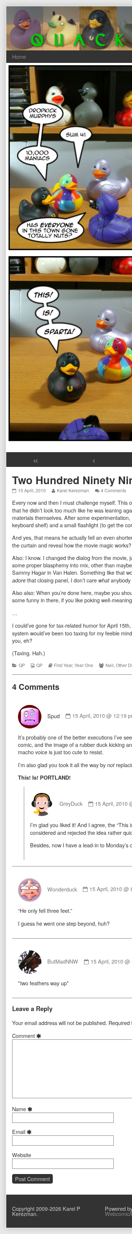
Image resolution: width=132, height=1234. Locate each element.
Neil (110, 665)
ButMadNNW (62, 961)
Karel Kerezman (72, 490)
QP (22, 665)
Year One (83, 665)
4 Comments (113, 490)
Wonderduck (62, 889)
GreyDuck (70, 803)
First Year (63, 665)
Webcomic (117, 1213)
